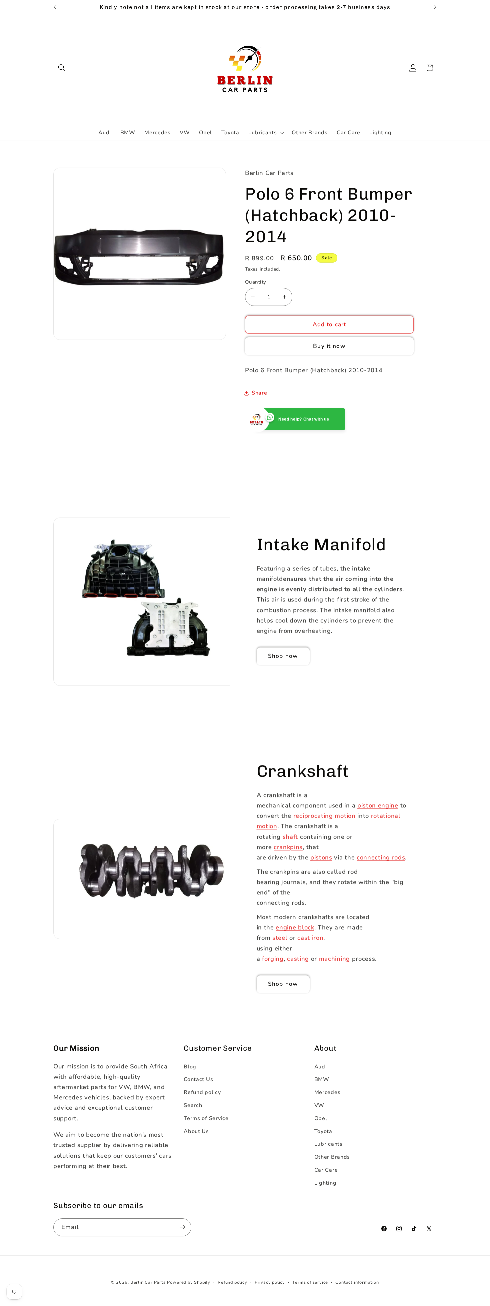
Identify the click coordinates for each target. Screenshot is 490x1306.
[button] (61, 67)
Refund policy (202, 1092)
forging (273, 958)
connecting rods (381, 857)
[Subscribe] (182, 1227)
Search (193, 1105)
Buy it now (329, 346)
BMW (321, 1079)
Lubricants (328, 1144)
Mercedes (327, 1092)
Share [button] (259, 393)
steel (279, 937)
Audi (320, 1066)
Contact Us (198, 1079)
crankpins (288, 846)
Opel (320, 1118)
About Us (196, 1131)
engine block (295, 927)
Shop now (283, 656)
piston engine (377, 805)
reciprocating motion (324, 815)
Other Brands (332, 1157)
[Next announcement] (435, 7)
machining (334, 958)
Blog (190, 1066)
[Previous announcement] (55, 7)
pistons (321, 857)
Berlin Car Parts (148, 1282)
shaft (290, 836)
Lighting (325, 1183)
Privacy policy (270, 1282)
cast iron (310, 937)
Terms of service (310, 1282)
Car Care (326, 1170)
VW (319, 1105)
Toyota (323, 1131)
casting (298, 958)
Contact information (357, 1282)
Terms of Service (206, 1118)
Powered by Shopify (188, 1282)
